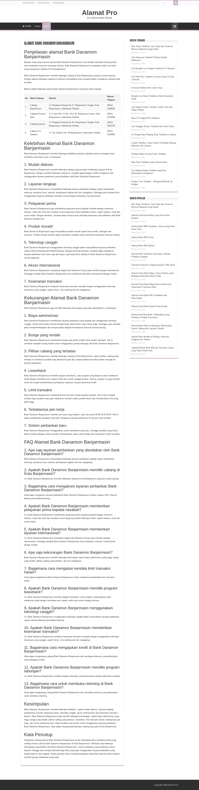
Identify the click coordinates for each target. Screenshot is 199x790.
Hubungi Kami (29, 3)
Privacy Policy (44, 3)
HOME (28, 26)
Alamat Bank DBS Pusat (142, 237)
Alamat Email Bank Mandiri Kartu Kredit (149, 306)
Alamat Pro (99, 12)
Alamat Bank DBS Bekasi (143, 245)
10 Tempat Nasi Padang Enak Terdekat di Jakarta (153, 134)
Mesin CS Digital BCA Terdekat (145, 118)
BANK (46, 26)
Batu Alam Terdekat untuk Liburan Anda (149, 162)
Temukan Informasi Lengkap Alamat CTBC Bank (153, 265)
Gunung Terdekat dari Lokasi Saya (146, 88)
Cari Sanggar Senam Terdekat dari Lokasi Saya (152, 126)
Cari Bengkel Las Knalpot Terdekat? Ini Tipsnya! (153, 68)
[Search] (175, 2)
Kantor (38, 26)
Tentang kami (58, 3)
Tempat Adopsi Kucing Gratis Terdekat (148, 154)
